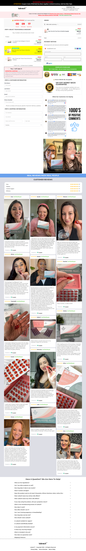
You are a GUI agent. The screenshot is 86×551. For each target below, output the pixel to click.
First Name (7, 83)
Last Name (7, 88)
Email (6, 94)
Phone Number (8, 100)
